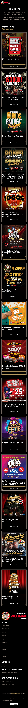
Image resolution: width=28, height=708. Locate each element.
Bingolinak (4, 649)
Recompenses (5, 642)
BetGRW (4, 656)
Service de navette (6, 646)
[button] (24, 2)
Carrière (4, 632)
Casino (3, 652)
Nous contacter (5, 628)
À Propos (4, 635)
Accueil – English (5, 625)
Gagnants (4, 639)
